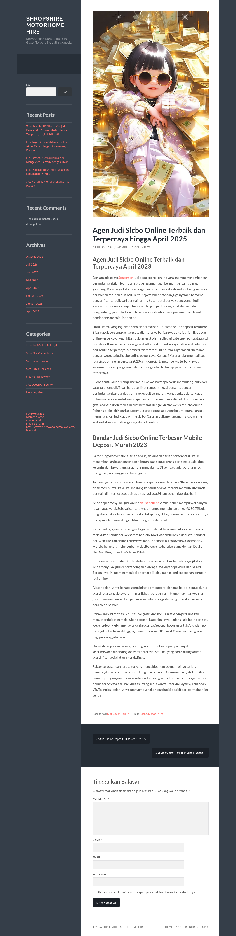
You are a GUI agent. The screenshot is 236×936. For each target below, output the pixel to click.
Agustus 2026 (34, 256)
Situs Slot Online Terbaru (41, 353)
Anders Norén (188, 926)
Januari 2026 (34, 303)
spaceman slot (35, 420)
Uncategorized (35, 392)
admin (122, 247)
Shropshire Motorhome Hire (45, 25)
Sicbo (144, 713)
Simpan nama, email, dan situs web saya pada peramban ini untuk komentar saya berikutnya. (146, 892)
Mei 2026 (32, 280)
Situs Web (100, 874)
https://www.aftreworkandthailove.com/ (50, 426)
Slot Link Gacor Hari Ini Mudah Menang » (180, 752)
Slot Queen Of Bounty (39, 384)
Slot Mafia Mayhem (38, 376)
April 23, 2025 (103, 247)
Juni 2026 (32, 272)
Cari (29, 85)
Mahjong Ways (35, 416)
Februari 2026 (35, 295)
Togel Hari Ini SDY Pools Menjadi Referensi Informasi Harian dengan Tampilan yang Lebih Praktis (47, 130)
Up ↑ (205, 926)
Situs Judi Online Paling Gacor (44, 345)
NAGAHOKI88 (35, 413)
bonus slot (32, 430)
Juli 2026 (32, 264)
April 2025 (32, 311)
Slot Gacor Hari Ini (37, 361)
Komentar (101, 798)
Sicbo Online (155, 713)
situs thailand (149, 503)
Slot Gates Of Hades (38, 368)
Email (98, 857)
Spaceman (125, 277)
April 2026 (32, 288)
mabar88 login (35, 423)
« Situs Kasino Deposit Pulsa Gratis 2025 (121, 739)
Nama (98, 840)
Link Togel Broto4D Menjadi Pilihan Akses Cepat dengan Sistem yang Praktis (47, 146)
